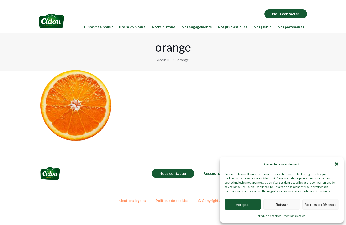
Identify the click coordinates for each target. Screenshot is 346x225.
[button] (336, 164)
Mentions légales (294, 215)
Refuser (282, 204)
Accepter (243, 204)
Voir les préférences (320, 204)
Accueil (163, 60)
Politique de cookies (268, 215)
